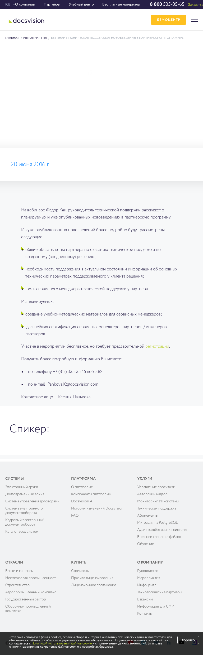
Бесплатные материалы (121, 4)
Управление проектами (156, 487)
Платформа (83, 479)
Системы (14, 479)
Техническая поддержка (156, 508)
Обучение (145, 544)
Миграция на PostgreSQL (157, 523)
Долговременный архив (24, 494)
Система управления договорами (32, 501)
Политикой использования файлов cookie (61, 643)
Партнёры (52, 4)
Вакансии (145, 599)
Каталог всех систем (21, 531)
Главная (12, 37)
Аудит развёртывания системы (162, 530)
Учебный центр (81, 4)
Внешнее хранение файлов (159, 537)
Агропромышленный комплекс (30, 592)
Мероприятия (35, 37)
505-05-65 (167, 4)
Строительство (17, 585)
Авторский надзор (152, 494)
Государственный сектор (25, 599)
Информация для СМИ (155, 606)
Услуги (144, 479)
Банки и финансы (19, 571)
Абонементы (147, 515)
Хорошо (188, 640)
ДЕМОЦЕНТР (168, 20)
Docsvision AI (82, 501)
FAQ (75, 515)
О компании (25, 4)
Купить (78, 562)
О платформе (82, 487)
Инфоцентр (146, 585)
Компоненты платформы (91, 494)
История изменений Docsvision (97, 508)
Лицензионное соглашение (93, 585)
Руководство (147, 571)
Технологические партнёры (159, 592)
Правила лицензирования (92, 578)
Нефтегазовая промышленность (31, 578)
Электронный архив (21, 487)
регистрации (157, 347)
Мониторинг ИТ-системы (158, 501)
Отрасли (14, 562)
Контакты (145, 613)
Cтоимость (80, 571)
